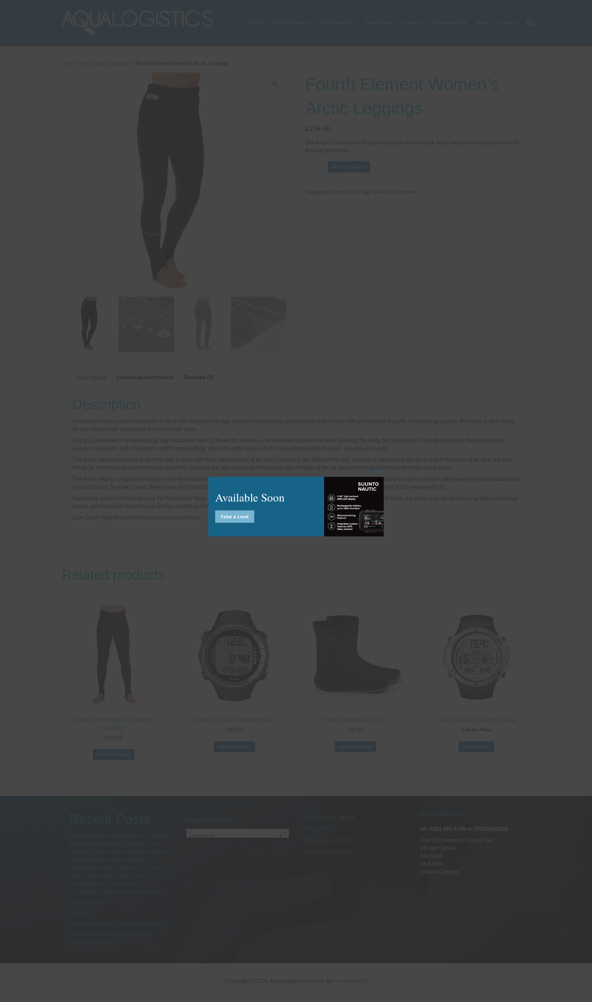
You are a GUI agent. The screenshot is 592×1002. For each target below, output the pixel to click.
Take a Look (235, 516)
